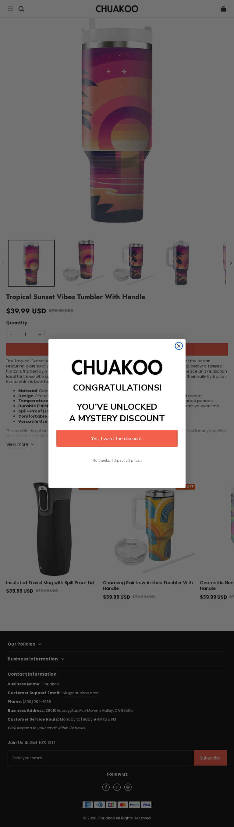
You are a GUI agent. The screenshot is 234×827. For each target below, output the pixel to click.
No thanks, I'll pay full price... (117, 460)
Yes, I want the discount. (117, 438)
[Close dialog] (179, 346)
